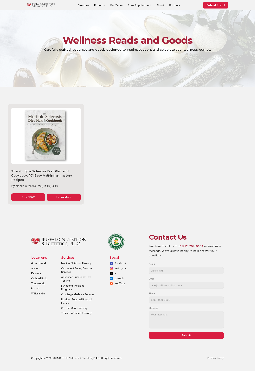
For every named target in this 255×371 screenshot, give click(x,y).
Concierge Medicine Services (77, 294)
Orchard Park (39, 278)
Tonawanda (38, 283)
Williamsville (38, 293)
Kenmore (36, 273)
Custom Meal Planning (74, 308)
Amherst (36, 268)
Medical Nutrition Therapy (76, 263)
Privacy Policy (215, 358)
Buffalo (35, 288)
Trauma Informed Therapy (76, 313)
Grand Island (38, 263)
